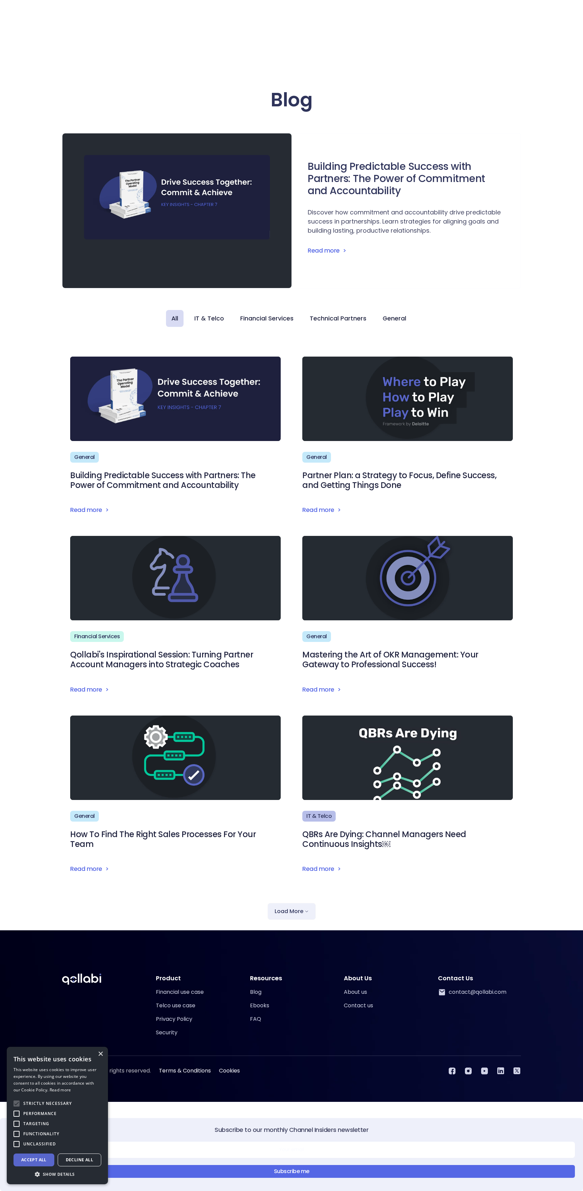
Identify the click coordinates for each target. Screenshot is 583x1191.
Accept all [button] (34, 1160)
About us (355, 992)
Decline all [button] (79, 1160)
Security (166, 1032)
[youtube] (484, 1071)
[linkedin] (501, 1071)
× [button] (100, 1054)
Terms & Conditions (185, 1071)
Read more (60, 1090)
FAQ (255, 1019)
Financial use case (180, 992)
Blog (255, 992)
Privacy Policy (174, 1019)
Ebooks (259, 1005)
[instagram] (468, 1071)
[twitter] (517, 1071)
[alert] (57, 1115)
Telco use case (175, 1005)
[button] (57, 1174)
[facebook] (452, 1071)
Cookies (229, 1071)
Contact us (358, 1005)
